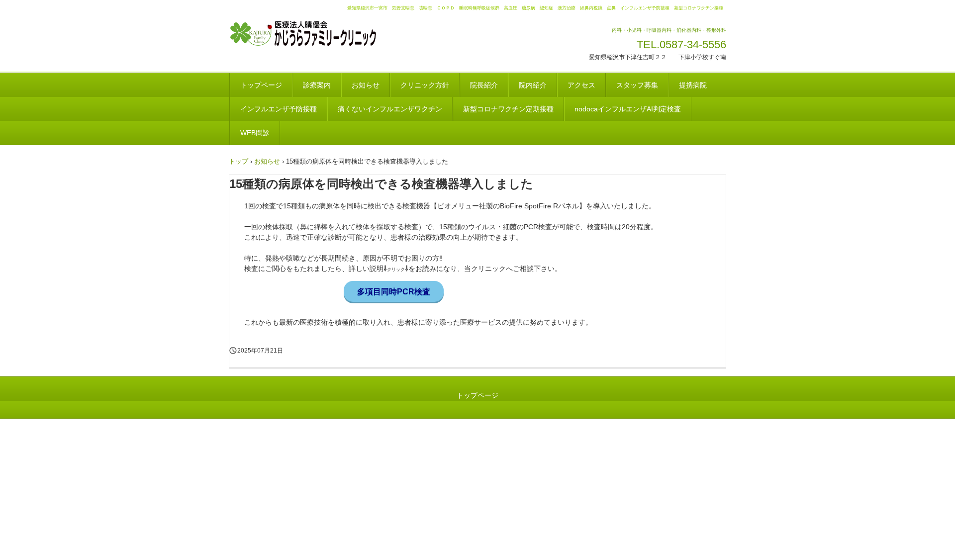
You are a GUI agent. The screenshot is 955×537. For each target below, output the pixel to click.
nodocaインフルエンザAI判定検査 (627, 109)
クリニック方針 (424, 85)
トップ (238, 161)
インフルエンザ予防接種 (278, 109)
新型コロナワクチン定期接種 (508, 109)
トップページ (261, 85)
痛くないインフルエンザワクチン (390, 109)
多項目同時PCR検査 (393, 291)
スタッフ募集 (637, 85)
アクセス (581, 85)
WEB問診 (255, 133)
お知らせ (366, 85)
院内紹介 (533, 85)
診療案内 (317, 85)
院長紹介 (484, 85)
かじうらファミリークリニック (315, 34)
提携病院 (693, 85)
